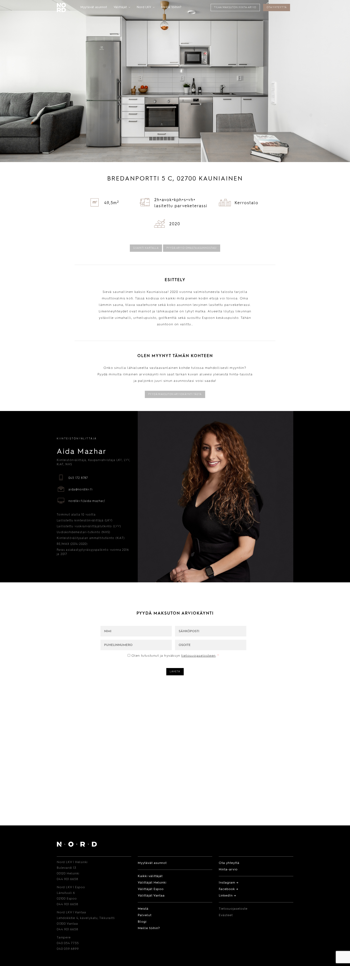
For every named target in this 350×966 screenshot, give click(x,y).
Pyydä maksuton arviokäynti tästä (175, 394)
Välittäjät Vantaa (151, 895)
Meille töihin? (171, 7)
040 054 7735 (68, 943)
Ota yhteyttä (277, 7)
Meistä (143, 908)
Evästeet (226, 915)
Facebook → (228, 889)
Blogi (142, 921)
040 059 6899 (68, 949)
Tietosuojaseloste (233, 908)
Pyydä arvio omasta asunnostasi (191, 248)
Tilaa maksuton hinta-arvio (235, 7)
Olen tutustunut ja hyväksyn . (175, 656)
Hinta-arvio (228, 869)
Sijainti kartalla (145, 248)
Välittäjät (122, 7)
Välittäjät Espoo (151, 889)
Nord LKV (146, 7)
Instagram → (228, 882)
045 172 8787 (78, 478)
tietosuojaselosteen (198, 656)
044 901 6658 (67, 879)
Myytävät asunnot (93, 7)
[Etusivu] (77, 845)
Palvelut (145, 915)
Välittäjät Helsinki (152, 882)
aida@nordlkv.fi (80, 489)
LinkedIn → (227, 895)
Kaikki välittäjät (150, 876)
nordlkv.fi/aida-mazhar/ (86, 501)
